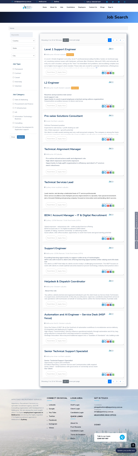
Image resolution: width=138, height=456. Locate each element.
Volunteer (18, 86)
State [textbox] (15, 48)
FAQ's (73, 438)
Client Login (75, 409)
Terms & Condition (78, 435)
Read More (51, 72)
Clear (13, 137)
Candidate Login (77, 412)
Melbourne (42, 1)
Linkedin (52, 405)
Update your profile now (126, 450)
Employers (82, 7)
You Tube (52, 412)
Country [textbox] (15, 41)
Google (52, 409)
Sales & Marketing (21, 100)
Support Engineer (55, 248)
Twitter (52, 416)
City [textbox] (14, 56)
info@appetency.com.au (22, 1)
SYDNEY (97, 425)
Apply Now (62, 72)
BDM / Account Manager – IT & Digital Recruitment (75, 215)
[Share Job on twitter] (105, 73)
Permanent (19, 69)
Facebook (53, 420)
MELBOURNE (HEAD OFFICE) (105, 415)
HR (16, 112)
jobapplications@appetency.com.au (108, 407)
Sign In (110, 7)
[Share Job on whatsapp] (113, 73)
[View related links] (96, 68)
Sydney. (24, 419)
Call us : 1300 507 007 (93, 2)
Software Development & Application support (24, 128)
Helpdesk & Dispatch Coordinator (64, 281)
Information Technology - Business (24, 117)
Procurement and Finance (24, 104)
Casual (17, 77)
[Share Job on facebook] (111, 73)
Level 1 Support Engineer (60, 49)
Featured (70, 54)
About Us (53, 7)
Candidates (71, 7)
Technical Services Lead (58, 182)
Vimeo (51, 428)
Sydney (56, 1)
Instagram (53, 424)
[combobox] (23, 41)
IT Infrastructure (20, 108)
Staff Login (75, 405)
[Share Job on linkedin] (103, 73)
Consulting (18, 123)
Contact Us (93, 7)
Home (45, 7)
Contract (18, 73)
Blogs (102, 7)
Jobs (61, 7)
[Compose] (108, 73)
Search (21, 137)
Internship (18, 82)
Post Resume (76, 427)
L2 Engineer (51, 82)
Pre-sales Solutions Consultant (63, 116)
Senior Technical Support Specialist (66, 351)
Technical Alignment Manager (62, 149)
